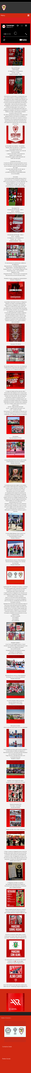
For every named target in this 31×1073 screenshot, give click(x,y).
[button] (15, 61)
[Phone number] (7, 1052)
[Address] (4, 1052)
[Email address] (11, 1052)
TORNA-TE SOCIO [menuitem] (5, 1018)
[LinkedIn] (7, 1064)
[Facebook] (4, 1064)
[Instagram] (11, 1064)
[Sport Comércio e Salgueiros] (4, 8)
